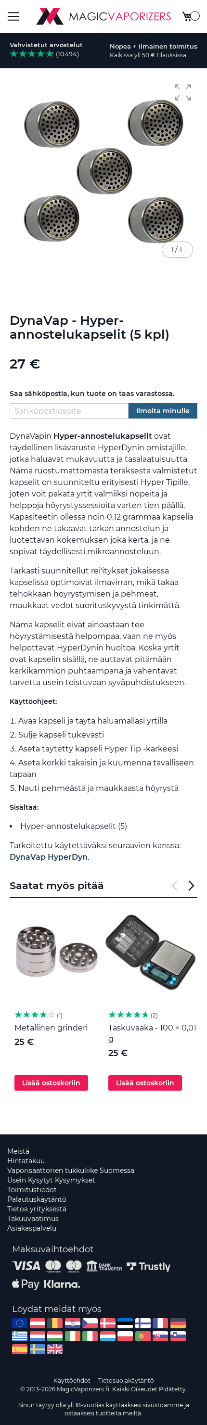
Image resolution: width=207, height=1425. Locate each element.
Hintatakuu (26, 1161)
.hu (55, 1336)
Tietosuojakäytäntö (126, 1380)
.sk (160, 1336)
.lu (108, 1336)
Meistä (18, 1151)
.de (178, 1323)
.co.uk (55, 1349)
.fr (160, 1323)
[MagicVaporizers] (103, 16)
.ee (125, 1323)
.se (37, 1349)
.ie (72, 1336)
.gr (19, 1336)
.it (90, 1336)
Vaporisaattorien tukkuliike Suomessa (70, 1170)
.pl (125, 1336)
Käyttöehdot (72, 1380)
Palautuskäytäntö (36, 1199)
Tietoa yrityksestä (36, 1209)
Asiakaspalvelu (31, 1228)
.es (19, 1349)
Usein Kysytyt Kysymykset (51, 1180)
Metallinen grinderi (51, 1027)
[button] (182, 92)
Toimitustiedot (32, 1189)
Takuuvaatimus (33, 1218)
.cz (90, 1323)
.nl (37, 1336)
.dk (108, 1323)
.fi (143, 1323)
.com (19, 1323)
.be (55, 1323)
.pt (143, 1336)
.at (37, 1323)
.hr (72, 1323)
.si (178, 1336)
